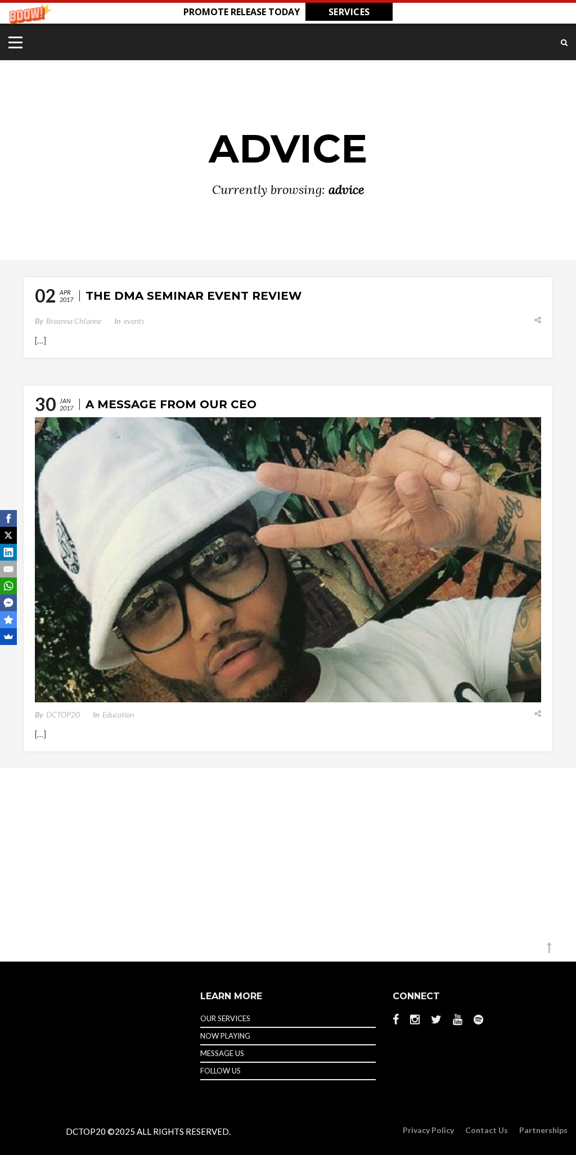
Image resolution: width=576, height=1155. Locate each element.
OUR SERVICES (225, 1018)
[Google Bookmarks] (8, 619)
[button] (288, 12)
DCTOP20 (63, 714)
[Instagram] (414, 1019)
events (134, 321)
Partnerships (543, 1130)
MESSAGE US (222, 1053)
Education (118, 714)
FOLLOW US (220, 1070)
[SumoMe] (8, 636)
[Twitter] (436, 1019)
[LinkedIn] (8, 552)
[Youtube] (457, 1019)
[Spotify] (478, 1019)
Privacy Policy (428, 1130)
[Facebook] (398, 1019)
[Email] (8, 569)
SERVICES (349, 12)
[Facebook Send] (8, 602)
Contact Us (486, 1130)
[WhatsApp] (8, 586)
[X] (8, 535)
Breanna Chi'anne (73, 321)
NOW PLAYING (225, 1035)
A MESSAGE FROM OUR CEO (171, 404)
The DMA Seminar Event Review (194, 296)
